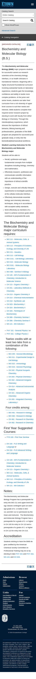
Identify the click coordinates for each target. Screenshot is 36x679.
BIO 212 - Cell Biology (15, 255)
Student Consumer (9, 601)
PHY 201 (19, 554)
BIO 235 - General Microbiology (21, 354)
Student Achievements (7, 604)
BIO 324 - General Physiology (20, 367)
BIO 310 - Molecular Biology (17, 262)
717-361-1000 (17, 625)
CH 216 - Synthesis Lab (16, 301)
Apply (5, 580)
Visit (4, 582)
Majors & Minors (24, 588)
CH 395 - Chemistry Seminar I (18, 317)
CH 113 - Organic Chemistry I (18, 285)
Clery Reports (7, 607)
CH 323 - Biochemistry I (16, 304)
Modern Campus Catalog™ (22, 675)
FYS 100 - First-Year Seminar (18, 437)
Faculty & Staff (24, 599)
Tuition (5, 584)
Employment (7, 599)
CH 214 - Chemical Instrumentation (20, 298)
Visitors (21, 605)
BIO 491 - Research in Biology (20, 413)
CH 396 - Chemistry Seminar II (18, 321)
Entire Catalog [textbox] (8, 15)
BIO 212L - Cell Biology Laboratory (20, 259)
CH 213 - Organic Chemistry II (18, 294)
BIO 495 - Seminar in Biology (18, 272)
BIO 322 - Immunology (17, 364)
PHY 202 (30, 554)
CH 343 (17, 557)
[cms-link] (17, 618)
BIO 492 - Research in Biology (20, 416)
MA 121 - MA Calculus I (16, 324)
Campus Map (7, 597)
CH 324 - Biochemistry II (16, 308)
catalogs (7, 673)
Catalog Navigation (11, 37)
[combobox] (18, 15)
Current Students (24, 597)
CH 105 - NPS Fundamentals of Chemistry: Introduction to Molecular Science (19, 278)
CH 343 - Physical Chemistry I (20, 377)
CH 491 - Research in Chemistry (21, 419)
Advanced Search (8, 31)
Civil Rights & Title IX (9, 595)
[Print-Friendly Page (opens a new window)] (30, 45)
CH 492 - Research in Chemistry (21, 423)
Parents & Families (25, 603)
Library (21, 580)
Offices (21, 584)
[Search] (32, 20)
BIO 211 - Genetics (14, 252)
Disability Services (9, 609)
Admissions (6, 586)
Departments (23, 582)
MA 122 (7, 557)
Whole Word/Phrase (12, 25)
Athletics (22, 601)
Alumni (21, 595)
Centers (21, 586)
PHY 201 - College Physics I (17, 334)
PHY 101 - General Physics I (18, 330)
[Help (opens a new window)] (33, 45)
